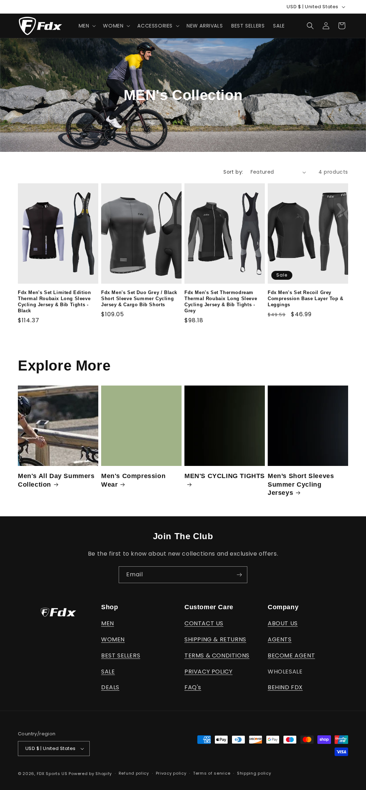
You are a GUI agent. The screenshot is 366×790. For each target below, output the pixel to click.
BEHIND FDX (285, 687)
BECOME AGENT (291, 655)
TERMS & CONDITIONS (216, 655)
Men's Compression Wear (133, 480)
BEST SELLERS (120, 655)
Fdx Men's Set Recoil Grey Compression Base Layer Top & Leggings (305, 298)
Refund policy (134, 773)
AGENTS (280, 639)
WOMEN (113, 639)
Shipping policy (254, 773)
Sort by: (233, 171)
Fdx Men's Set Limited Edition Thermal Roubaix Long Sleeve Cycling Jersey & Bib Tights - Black (54, 301)
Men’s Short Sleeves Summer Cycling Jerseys (301, 484)
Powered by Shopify (90, 773)
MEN (107, 623)
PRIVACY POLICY (208, 671)
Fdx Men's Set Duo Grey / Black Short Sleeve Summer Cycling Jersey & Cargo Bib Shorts (139, 298)
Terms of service (211, 773)
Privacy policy (171, 773)
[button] (86, 25)
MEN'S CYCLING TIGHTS (224, 476)
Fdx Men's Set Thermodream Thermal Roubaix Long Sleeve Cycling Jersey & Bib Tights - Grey (220, 301)
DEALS (110, 687)
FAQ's (192, 687)
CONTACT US (203, 623)
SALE (108, 671)
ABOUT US (283, 623)
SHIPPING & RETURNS (215, 639)
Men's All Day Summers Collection (56, 480)
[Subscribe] (239, 574)
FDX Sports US (52, 773)
